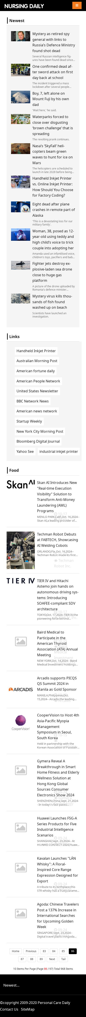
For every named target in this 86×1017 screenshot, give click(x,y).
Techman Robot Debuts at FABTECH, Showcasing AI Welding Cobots (57, 540)
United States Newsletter (37, 391)
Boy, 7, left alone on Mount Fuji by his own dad (50, 99)
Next (52, 959)
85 (63, 951)
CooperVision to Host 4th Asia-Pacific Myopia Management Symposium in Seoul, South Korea (58, 726)
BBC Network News (33, 401)
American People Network (38, 381)
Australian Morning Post (37, 360)
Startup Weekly (29, 421)
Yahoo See (25, 451)
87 (22, 959)
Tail (63, 959)
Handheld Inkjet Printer (36, 350)
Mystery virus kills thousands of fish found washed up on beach (52, 302)
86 (72, 951)
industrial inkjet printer (58, 451)
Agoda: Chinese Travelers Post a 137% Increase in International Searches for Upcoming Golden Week (58, 915)
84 (53, 951)
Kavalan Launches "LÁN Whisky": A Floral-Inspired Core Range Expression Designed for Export (57, 869)
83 (44, 951)
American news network (37, 411)
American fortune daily (36, 370)
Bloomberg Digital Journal (38, 441)
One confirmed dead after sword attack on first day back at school (52, 72)
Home (15, 951)
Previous (31, 951)
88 (31, 959)
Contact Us (9, 1009)
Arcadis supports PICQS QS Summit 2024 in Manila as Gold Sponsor (57, 684)
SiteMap (28, 1009)
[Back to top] (80, 1011)
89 (41, 959)
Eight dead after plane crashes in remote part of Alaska (53, 210)
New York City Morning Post (40, 431)
